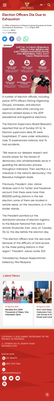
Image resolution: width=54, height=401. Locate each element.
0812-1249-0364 (12, 363)
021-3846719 (11, 358)
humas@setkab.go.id (11, 372)
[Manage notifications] (47, 394)
